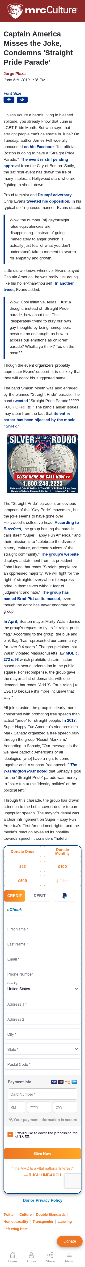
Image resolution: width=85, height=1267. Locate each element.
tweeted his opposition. (47, 201)
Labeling (65, 1222)
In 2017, (69, 720)
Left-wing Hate (16, 1229)
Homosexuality (16, 1222)
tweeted (20, 401)
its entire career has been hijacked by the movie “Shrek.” (39, 419)
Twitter (9, 1214)
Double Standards (51, 1214)
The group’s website (60, 554)
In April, (11, 621)
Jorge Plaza (15, 73)
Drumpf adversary (55, 195)
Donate (70, 1241)
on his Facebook (39, 147)
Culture (25, 1214)
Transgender (43, 1222)
